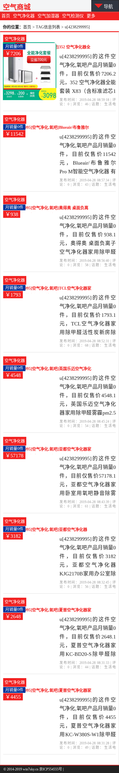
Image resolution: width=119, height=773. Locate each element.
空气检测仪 (73, 16)
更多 (91, 16)
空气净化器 (24, 16)
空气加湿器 (48, 16)
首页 (5, 16)
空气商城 (17, 7)
